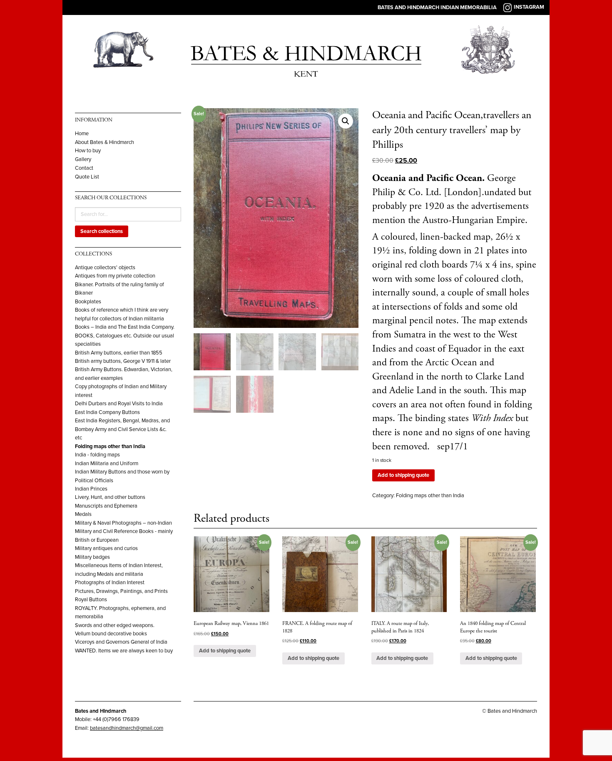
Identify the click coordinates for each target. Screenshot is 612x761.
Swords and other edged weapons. (114, 625)
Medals (83, 514)
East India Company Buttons (107, 412)
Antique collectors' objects (105, 267)
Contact (84, 168)
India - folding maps (97, 454)
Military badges (92, 557)
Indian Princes (91, 489)
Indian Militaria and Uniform (106, 463)
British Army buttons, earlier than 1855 (118, 353)
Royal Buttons (91, 599)
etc (78, 437)
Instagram (529, 7)
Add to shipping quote (403, 475)
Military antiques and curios (106, 548)
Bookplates (88, 301)
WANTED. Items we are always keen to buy (124, 650)
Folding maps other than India (110, 446)
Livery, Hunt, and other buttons (110, 497)
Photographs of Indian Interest (109, 582)
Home (82, 134)
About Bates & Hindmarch (104, 142)
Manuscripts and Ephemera (106, 506)
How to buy (88, 151)
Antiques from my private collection (115, 276)
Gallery (83, 159)
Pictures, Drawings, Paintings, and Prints (121, 591)
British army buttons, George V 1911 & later (123, 361)
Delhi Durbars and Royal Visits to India (119, 403)
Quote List (87, 177)
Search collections (101, 231)
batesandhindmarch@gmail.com (126, 728)
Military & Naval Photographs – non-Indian (123, 523)
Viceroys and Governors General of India (121, 642)
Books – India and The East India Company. (124, 327)
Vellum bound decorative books (111, 633)
